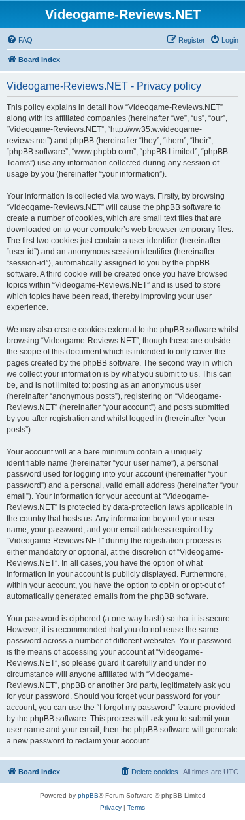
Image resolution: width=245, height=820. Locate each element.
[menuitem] (20, 40)
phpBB (88, 795)
